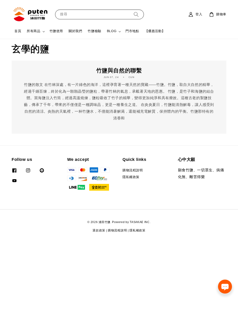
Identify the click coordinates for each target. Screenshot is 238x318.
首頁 (17, 31)
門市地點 (132, 31)
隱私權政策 (130, 177)
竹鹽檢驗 (94, 31)
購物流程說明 (132, 171)
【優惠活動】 (155, 31)
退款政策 (99, 231)
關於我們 (75, 31)
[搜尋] (136, 14)
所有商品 (33, 31)
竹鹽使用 (56, 31)
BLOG (111, 31)
